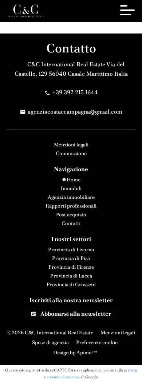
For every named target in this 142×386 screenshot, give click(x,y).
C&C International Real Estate (66, 64)
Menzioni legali (117, 332)
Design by (74, 352)
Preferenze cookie (97, 342)
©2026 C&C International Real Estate (50, 332)
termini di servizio (64, 376)
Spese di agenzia (50, 342)
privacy (130, 370)
